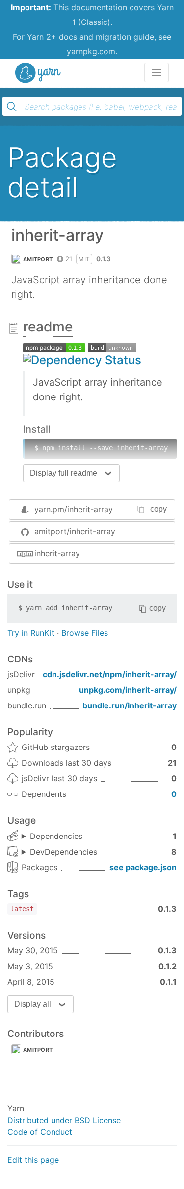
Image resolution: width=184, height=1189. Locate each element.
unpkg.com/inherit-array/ (128, 690)
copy (158, 509)
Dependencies (56, 836)
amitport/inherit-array (74, 531)
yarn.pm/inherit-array (73, 509)
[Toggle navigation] (156, 72)
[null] (54, 347)
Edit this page (33, 1160)
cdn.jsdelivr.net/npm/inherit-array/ (110, 674)
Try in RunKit (30, 633)
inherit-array (57, 553)
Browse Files (84, 633)
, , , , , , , (59, 852)
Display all (32, 1004)
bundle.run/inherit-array (129, 705)
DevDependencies (63, 852)
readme (48, 326)
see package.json (143, 867)
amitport (38, 259)
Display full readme (63, 473)
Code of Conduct (39, 1132)
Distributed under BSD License (64, 1120)
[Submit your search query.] (12, 106)
